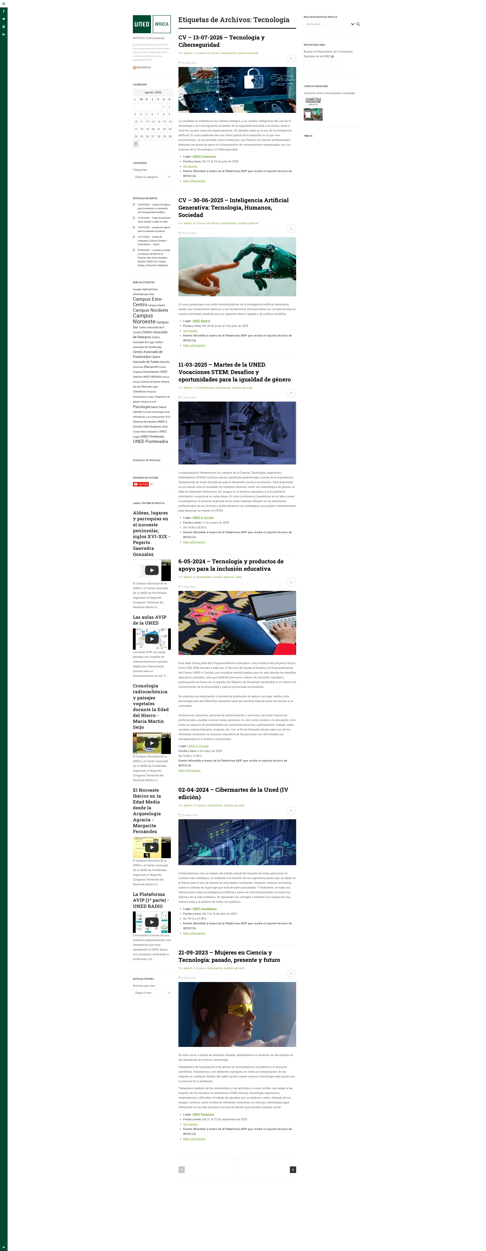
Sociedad (147, 411)
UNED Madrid (201, 321)
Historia (155, 376)
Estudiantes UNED (155, 371)
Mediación (151, 391)
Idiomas (146, 386)
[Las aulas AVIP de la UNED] (152, 639)
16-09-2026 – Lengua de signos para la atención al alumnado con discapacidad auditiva (154, 208)
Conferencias (205, 387)
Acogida (137, 289)
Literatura (139, 391)
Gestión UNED (141, 376)
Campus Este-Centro (148, 301)
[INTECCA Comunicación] (152, 24)
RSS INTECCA (143, 67)
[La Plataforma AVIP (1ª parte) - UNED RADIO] (152, 922)
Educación (151, 367)
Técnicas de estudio (144, 421)
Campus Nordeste (150, 310)
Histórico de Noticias (146, 460)
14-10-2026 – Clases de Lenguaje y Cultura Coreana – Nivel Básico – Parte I (153, 240)
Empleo (162, 367)
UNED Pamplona (203, 1114)
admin (188, 53)
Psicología (141, 406)
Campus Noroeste (144, 318)
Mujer (151, 396)
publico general (248, 53)
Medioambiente (140, 396)
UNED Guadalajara (205, 909)
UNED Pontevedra (150, 441)
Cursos (201, 805)
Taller (238, 577)
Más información (194, 181)
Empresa (138, 371)
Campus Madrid (156, 305)
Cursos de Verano (208, 53)
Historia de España (150, 381)
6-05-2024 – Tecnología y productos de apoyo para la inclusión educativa (231, 564)
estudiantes (229, 53)
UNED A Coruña (203, 517)
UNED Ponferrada (152, 436)
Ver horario (190, 166)
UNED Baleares (152, 426)
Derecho (165, 362)
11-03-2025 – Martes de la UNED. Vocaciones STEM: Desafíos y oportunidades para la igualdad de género (234, 372)
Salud (154, 407)
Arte (151, 294)
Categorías (140, 169)
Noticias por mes (144, 986)
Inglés (155, 386)
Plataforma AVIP (148, 401)
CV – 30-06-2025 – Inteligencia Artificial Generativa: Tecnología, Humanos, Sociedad (233, 207)
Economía (138, 367)
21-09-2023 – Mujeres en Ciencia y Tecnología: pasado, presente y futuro (229, 956)
